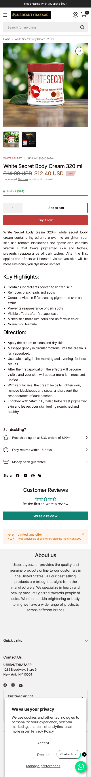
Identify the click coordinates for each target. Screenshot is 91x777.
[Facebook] (6, 685)
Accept (43, 743)
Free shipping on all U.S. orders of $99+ (41, 437)
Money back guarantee (29, 462)
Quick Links (12, 640)
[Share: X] (25, 475)
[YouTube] (22, 685)
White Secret (12, 158)
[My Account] (76, 15)
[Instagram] (14, 685)
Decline (43, 754)
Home (6, 39)
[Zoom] (79, 51)
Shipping (23, 179)
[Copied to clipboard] (40, 475)
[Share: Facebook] (18, 475)
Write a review (45, 516)
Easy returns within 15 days (32, 450)
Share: (7, 475)
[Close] (83, 533)
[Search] (82, 27)
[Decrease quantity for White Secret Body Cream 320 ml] (7, 208)
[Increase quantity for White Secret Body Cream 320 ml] (19, 208)
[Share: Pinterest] (33, 475)
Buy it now (45, 220)
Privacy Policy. (42, 731)
